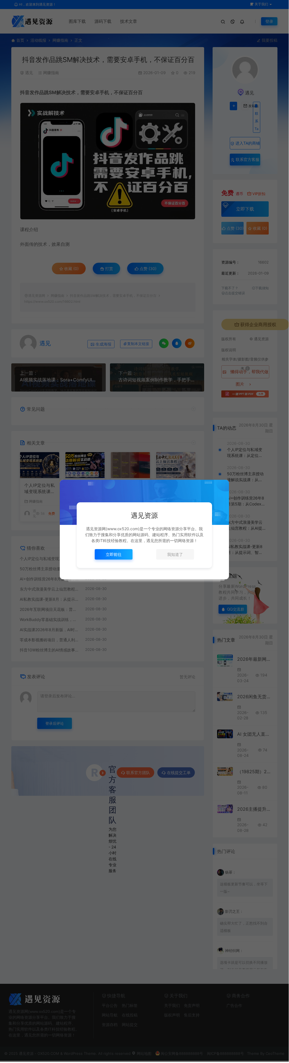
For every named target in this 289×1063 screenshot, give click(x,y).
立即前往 (114, 554)
